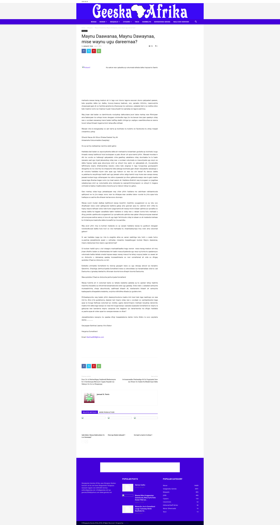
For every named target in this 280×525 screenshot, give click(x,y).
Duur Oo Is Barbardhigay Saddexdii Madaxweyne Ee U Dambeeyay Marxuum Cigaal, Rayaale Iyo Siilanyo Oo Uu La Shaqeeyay (99, 381)
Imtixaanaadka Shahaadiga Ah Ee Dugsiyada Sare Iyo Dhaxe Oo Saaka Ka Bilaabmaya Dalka (140, 380)
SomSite (126, 523)
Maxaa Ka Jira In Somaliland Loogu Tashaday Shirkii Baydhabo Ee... (145, 509)
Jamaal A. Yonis (88, 46)
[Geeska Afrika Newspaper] (140, 11)
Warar (102, 22)
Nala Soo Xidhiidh (181, 22)
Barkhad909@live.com (95, 337)
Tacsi (137, 22)
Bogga (93, 22)
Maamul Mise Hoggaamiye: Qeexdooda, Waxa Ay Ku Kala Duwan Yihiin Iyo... (145, 498)
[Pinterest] (94, 51)
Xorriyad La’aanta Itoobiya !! (143, 435)
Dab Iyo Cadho (140, 485)
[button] (195, 22)
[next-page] (86, 441)
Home (83, 28)
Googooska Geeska (162, 22)
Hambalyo (146, 22)
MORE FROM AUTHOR (106, 412)
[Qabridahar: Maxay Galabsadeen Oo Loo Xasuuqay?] (93, 425)
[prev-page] (83, 441)
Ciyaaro (126, 22)
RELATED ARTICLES (90, 412)
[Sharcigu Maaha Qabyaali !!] (120, 425)
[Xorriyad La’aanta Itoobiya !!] (146, 425)
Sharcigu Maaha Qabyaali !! (116, 435)
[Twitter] (89, 51)
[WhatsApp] (99, 51)
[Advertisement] (119, 60)
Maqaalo (114, 22)
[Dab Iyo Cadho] (127, 488)
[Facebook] (84, 51)
